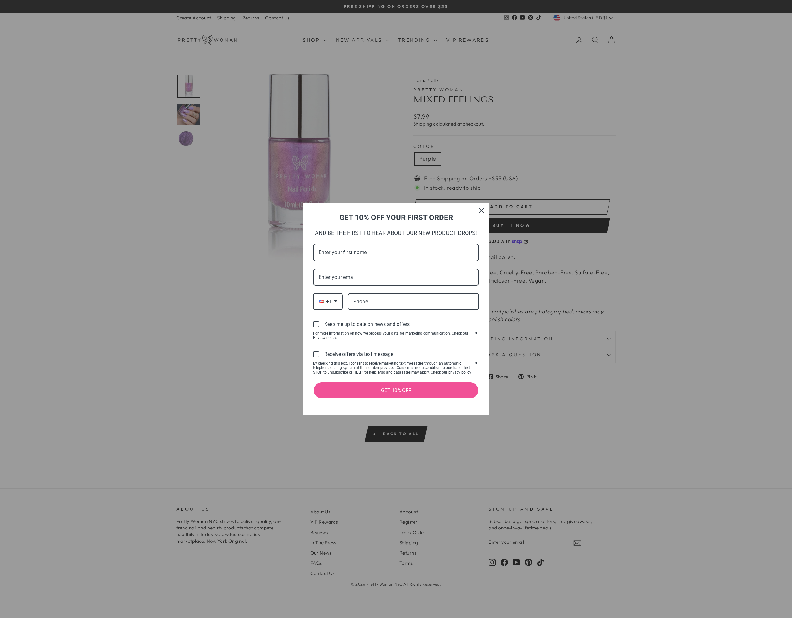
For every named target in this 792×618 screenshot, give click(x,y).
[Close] (481, 210)
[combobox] (328, 301)
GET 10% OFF (396, 390)
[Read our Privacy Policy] (475, 334)
